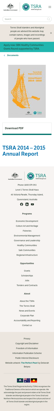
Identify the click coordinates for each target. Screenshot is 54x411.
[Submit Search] (48, 19)
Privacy (27, 338)
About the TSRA (27, 301)
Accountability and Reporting (27, 320)
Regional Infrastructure (27, 255)
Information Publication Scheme (27, 353)
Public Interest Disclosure (27, 358)
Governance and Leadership (27, 240)
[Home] (31, 7)
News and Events (27, 310)
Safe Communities (27, 250)
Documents (12, 55)
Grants (27, 270)
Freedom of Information (27, 348)
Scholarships (27, 275)
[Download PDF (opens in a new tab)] (27, 128)
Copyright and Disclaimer (27, 343)
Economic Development (27, 221)
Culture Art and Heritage (27, 226)
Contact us (27, 325)
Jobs (27, 280)
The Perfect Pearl (29, 363)
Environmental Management (27, 235)
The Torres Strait (27, 306)
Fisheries (27, 230)
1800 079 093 (30, 185)
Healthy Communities (27, 245)
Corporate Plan (27, 315)
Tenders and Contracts (27, 285)
